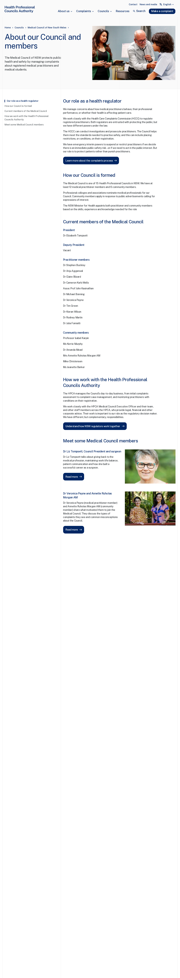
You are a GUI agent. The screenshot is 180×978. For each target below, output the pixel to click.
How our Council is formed (18, 106)
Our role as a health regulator (23, 101)
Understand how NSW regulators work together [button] (93, 426)
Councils (103, 11)
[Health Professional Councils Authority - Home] (19, 10)
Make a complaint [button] (162, 11)
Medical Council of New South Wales (47, 27)
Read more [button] (71, 476)
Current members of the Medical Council (25, 111)
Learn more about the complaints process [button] (89, 160)
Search (140, 11)
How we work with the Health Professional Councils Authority (26, 118)
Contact (133, 4)
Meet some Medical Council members (24, 124)
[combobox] (169, 4)
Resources (122, 11)
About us (63, 11)
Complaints (83, 11)
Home (8, 27)
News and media (148, 4)
